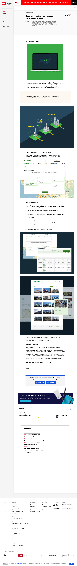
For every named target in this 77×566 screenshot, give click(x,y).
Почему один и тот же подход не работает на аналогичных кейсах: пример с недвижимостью (63, 414)
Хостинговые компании (35, 511)
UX (12, 516)
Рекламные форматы (46, 506)
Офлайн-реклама (15, 543)
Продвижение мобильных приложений (20, 523)
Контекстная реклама (16, 533)
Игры (13, 514)
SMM (13, 526)
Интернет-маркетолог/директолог (32, 432)
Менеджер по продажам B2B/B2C (32, 448)
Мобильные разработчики (17, 508)
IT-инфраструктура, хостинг (18, 528)
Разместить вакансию (61, 428)
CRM (13, 521)
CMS (31, 504)
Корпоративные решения (17, 518)
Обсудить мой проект (25, 400)
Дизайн (13, 538)
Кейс (33, 12)
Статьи (5, 504)
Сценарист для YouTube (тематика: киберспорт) (35, 436)
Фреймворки (32, 506)
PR (12, 540)
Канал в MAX (41, 382)
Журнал (3, 11)
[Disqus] (45, 473)
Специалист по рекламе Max (30, 444)
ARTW (66, 19)
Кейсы (5, 508)
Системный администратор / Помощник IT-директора (36, 440)
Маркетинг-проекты (16, 509)
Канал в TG (52, 382)
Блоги (5, 506)
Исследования (7, 509)
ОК (71, 563)
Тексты (13, 542)
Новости (5, 511)
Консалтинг (14, 513)
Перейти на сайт (29, 368)
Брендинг (14, 506)
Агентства (4, 13)
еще (74, 7)
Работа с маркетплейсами (17, 545)
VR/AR (13, 525)
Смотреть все (27, 452)
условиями (20, 563)
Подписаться (68, 508)
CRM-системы (33, 508)
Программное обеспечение (17, 511)
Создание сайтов (29, 12)
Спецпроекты (45, 509)
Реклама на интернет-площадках (19, 530)
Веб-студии (14, 504)
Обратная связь (45, 508)
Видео (13, 531)
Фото (13, 535)
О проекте (44, 504)
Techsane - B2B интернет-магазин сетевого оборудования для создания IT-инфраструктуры (26, 414)
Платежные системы (34, 509)
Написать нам (56, 508)
